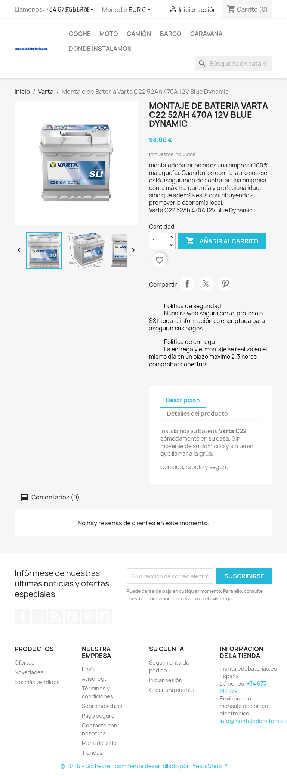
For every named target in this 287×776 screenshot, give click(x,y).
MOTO (108, 34)
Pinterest (225, 283)
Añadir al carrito (222, 240)
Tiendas (92, 752)
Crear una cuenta (171, 689)
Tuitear (206, 283)
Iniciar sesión (165, 680)
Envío (89, 668)
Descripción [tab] (183, 400)
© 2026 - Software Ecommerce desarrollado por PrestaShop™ (143, 766)
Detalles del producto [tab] (197, 414)
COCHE (80, 34)
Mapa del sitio (99, 742)
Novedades (29, 672)
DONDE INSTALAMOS (100, 48)
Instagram (105, 616)
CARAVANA (206, 34)
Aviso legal (95, 678)
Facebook (22, 616)
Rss (55, 616)
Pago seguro (98, 715)
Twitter (39, 616)
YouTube (72, 616)
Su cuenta (166, 649)
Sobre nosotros (102, 705)
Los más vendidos (37, 682)
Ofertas (24, 662)
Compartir (187, 283)
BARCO (171, 34)
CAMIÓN (139, 34)
